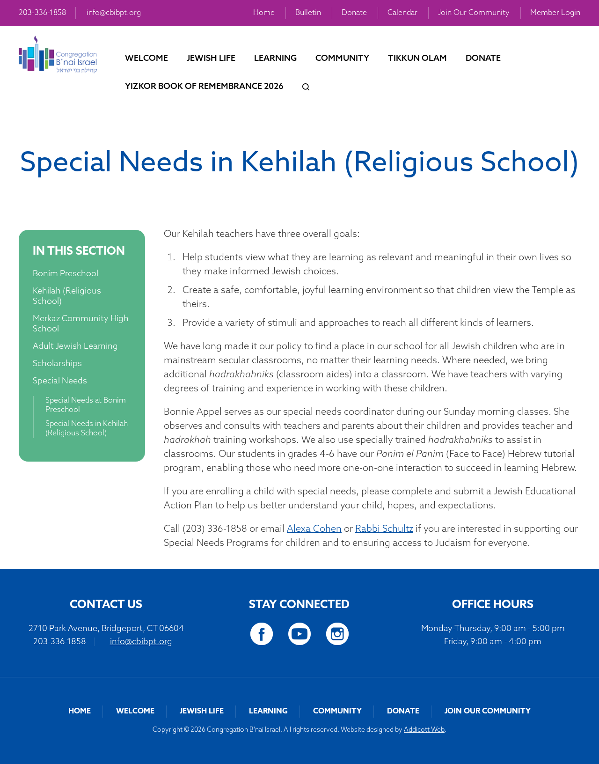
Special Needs (60, 381)
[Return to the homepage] (58, 54)
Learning (275, 59)
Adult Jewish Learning (75, 347)
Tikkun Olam (417, 59)
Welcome (146, 59)
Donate (354, 13)
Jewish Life (211, 59)
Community (342, 59)
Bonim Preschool (65, 274)
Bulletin (308, 13)
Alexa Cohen (314, 529)
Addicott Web (424, 730)
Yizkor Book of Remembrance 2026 (204, 87)
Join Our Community (474, 13)
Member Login (555, 13)
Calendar (402, 13)
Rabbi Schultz (384, 529)
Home (264, 13)
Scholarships (57, 364)
